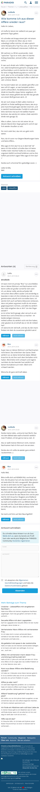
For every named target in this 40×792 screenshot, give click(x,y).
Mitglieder (22, 738)
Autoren (13, 740)
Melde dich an (8, 536)
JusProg (18, 778)
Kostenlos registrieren (21, 541)
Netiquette (31, 738)
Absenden (20, 591)
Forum (3, 7)
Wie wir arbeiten (24, 740)
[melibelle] (4, 13)
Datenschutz (19, 783)
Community (12, 738)
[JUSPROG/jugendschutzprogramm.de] (9, 773)
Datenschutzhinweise (13, 586)
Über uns (5, 740)
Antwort (6, 554)
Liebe (4, 188)
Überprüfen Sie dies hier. (29, 768)
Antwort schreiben (12, 176)
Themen (11, 7)
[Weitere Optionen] (36, 13)
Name (4, 547)
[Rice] (4, 345)
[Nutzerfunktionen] (30, 2)
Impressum (9, 783)
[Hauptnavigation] (36, 2)
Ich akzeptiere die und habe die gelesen (19, 583)
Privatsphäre (29, 783)
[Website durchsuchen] (25, 2)
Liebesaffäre (23, 7)
